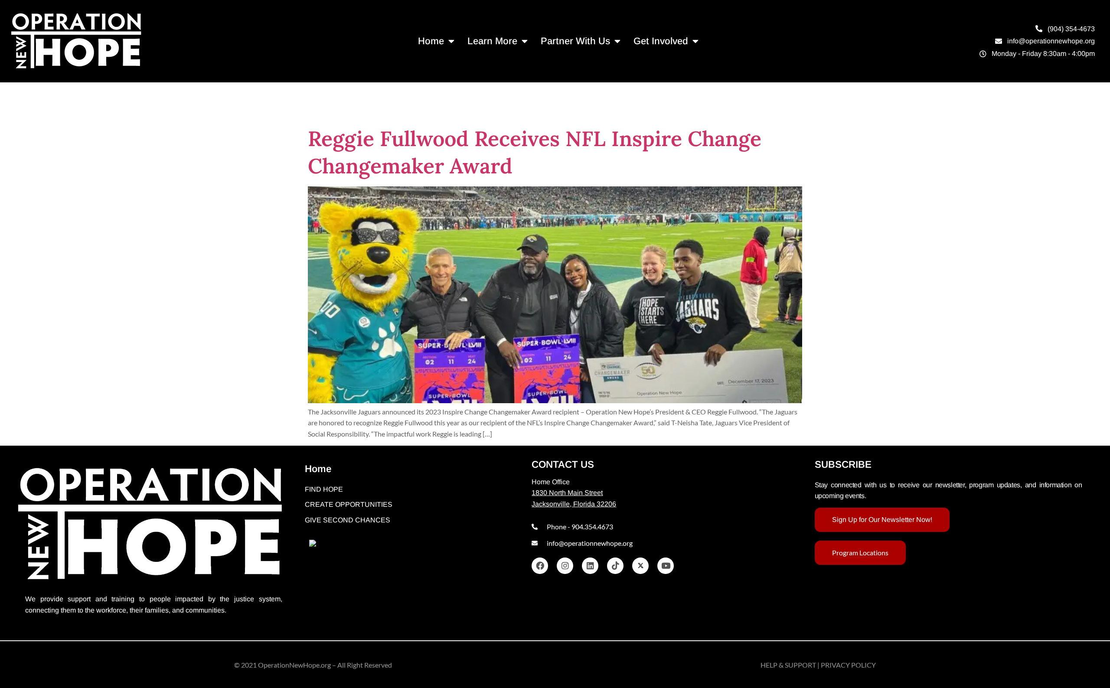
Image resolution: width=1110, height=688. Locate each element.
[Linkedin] (590, 566)
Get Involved (660, 41)
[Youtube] (665, 566)
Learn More (492, 41)
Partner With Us (575, 41)
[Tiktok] (615, 566)
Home (431, 41)
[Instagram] (565, 566)
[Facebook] (540, 566)
